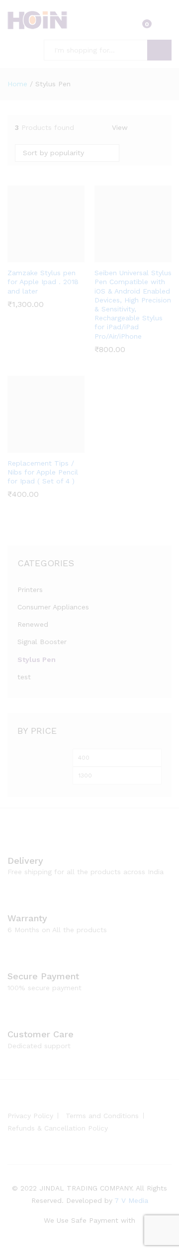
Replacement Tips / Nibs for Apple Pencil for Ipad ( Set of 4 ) (42, 472)
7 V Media (131, 1200)
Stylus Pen (36, 659)
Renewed (32, 624)
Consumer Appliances (53, 607)
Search (159, 50)
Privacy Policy (30, 1116)
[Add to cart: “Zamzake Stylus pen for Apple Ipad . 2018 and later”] (33, 256)
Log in (166, 26)
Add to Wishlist (56, 256)
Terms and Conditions (102, 1116)
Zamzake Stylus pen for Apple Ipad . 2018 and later (43, 282)
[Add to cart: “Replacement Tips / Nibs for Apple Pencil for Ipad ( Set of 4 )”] (33, 446)
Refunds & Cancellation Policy (57, 1128)
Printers (30, 590)
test (24, 677)
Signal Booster (42, 642)
